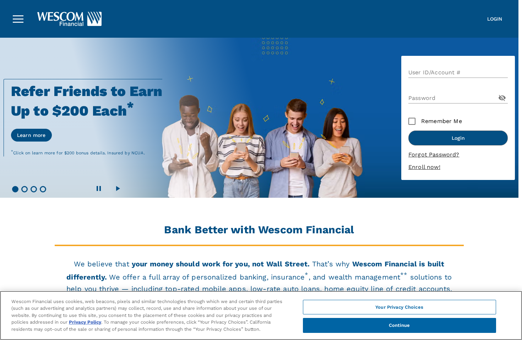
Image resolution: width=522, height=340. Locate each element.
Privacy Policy (85, 322)
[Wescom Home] (44, 19)
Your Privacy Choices (399, 307)
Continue (399, 325)
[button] (15, 189)
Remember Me (441, 121)
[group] (259, 118)
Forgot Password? (434, 154)
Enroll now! (424, 167)
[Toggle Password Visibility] (502, 97)
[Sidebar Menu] (18, 18)
